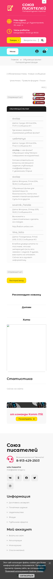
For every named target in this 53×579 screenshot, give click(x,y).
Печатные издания (18, 507)
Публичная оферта (18, 522)
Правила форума (30, 80)
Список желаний (16, 550)
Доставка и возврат (19, 502)
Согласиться (26, 576)
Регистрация (15, 540)
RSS (43, 87)
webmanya (19, 138)
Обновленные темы (17, 74)
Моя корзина (15, 545)
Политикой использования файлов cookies (24, 571)
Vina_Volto (18, 232)
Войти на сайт (16, 535)
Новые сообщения (36, 74)
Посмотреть (25, 419)
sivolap (16, 118)
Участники (15, 80)
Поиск (42, 80)
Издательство (16, 512)
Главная (14, 59)
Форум (12, 517)
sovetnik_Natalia (21, 205)
